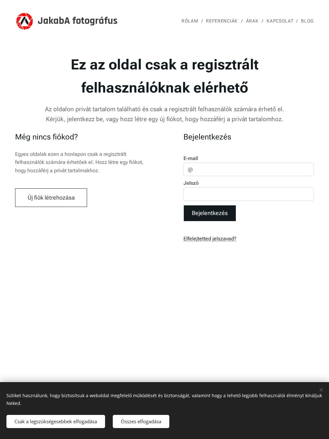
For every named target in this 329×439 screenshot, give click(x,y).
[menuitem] (191, 21)
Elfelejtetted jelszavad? (209, 239)
